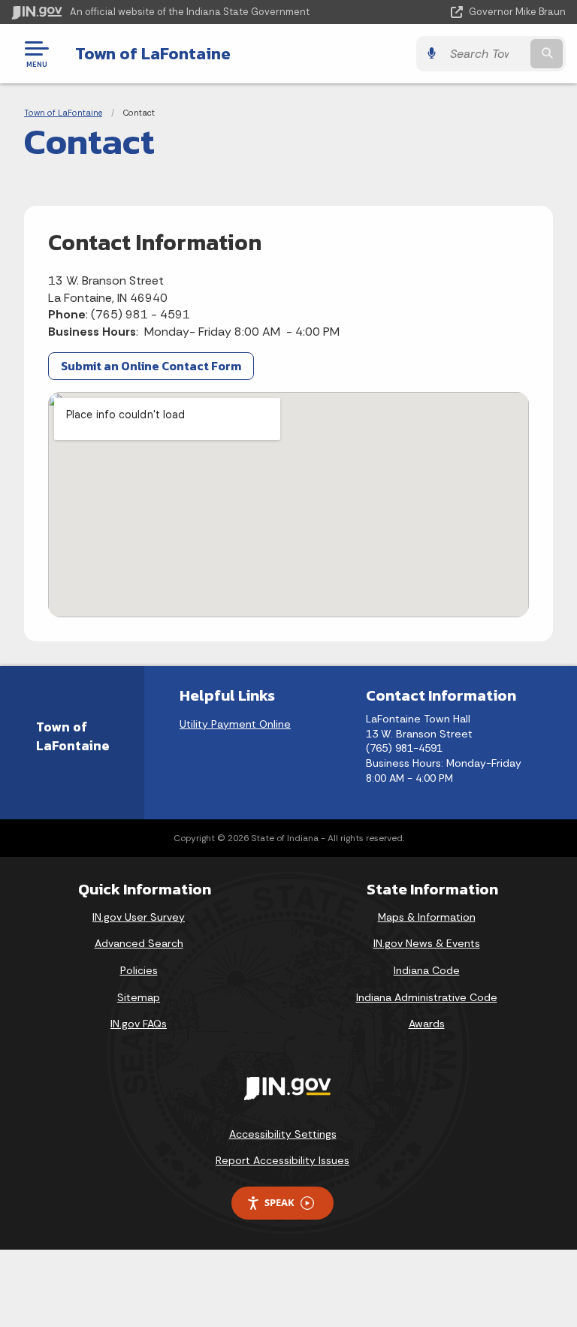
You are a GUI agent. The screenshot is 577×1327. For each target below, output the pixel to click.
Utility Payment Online (235, 724)
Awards (427, 1023)
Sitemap (138, 997)
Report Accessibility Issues (282, 1160)
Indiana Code (427, 970)
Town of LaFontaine (153, 53)
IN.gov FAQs (138, 1023)
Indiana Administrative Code (426, 997)
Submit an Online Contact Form (151, 366)
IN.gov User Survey (138, 917)
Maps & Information (427, 917)
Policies (139, 970)
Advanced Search (139, 943)
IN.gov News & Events (426, 943)
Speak (279, 1202)
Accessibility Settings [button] (283, 1134)
